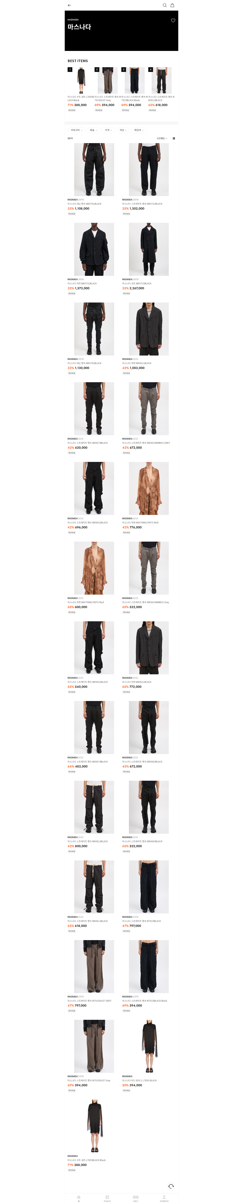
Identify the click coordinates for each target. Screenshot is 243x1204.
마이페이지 (164, 1201)
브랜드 (135, 1201)
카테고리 (107, 1201)
